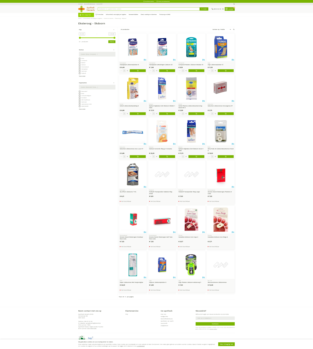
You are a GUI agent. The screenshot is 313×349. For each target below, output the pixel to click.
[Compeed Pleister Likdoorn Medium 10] (191, 47)
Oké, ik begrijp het (226, 344)
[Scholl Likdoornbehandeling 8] (133, 88)
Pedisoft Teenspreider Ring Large (189, 192)
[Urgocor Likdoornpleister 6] (162, 265)
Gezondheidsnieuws (89, 4)
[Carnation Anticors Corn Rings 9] (221, 220)
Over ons (163, 314)
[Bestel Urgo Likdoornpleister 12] (226, 70)
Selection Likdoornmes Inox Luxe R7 (131, 149)
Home (80, 18)
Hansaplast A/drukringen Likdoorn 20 (160, 64)
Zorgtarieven (164, 325)
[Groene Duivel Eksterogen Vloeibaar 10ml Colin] (133, 220)
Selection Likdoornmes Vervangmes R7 (220, 106)
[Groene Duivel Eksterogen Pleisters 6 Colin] (221, 174)
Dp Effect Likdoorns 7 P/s (128, 192)
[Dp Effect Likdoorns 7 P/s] (133, 174)
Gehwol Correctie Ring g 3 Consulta (160, 149)
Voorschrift (99, 4)
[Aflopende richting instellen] (234, 29)
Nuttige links (164, 316)
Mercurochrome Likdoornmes (217, 282)
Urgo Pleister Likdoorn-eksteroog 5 (190, 282)
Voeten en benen (108, 18)
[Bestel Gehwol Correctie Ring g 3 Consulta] (167, 156)
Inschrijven (215, 324)
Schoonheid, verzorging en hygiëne (116, 14)
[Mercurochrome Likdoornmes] (221, 265)
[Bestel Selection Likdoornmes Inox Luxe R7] (138, 156)
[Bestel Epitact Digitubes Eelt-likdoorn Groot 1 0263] (196, 156)
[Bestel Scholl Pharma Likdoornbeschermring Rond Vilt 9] (196, 113)
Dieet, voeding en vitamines (149, 14)
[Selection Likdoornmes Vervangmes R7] (221, 88)
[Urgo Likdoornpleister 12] (221, 47)
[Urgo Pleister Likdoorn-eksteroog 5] (191, 265)
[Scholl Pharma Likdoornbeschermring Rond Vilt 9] (191, 88)
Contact (80, 4)
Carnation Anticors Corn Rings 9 (218, 237)
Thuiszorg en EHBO (164, 14)
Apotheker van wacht (167, 321)
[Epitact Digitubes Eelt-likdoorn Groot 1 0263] (191, 131)
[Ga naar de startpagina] (86, 9)
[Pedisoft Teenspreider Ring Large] (191, 174)
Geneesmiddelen (133, 14)
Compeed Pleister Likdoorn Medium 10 (191, 64)
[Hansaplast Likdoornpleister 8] (133, 47)
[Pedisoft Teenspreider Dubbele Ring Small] (162, 174)
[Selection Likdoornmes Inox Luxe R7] (133, 131)
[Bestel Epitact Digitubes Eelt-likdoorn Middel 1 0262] (167, 113)
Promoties (100, 14)
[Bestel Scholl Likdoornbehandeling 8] (138, 113)
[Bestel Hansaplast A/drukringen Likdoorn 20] (167, 70)
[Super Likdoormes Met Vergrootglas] (133, 265)
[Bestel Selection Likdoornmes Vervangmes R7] (226, 113)
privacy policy (213, 329)
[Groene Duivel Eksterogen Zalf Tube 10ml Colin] (162, 220)
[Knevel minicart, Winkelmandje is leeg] (226, 9)
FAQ (126, 314)
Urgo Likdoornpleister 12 (215, 64)
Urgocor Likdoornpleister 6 (157, 282)
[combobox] (149, 9)
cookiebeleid (141, 346)
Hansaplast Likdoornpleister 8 (129, 64)
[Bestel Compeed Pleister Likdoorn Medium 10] (196, 70)
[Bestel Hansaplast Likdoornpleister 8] (138, 70)
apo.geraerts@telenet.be (93, 323)
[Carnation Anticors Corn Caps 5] (191, 220)
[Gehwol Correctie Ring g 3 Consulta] (162, 131)
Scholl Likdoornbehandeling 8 (129, 106)
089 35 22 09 (88, 321)
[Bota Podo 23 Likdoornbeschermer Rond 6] (221, 131)
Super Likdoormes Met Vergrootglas (131, 282)
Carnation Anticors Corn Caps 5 (188, 237)
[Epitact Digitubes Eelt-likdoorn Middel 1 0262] (162, 88)
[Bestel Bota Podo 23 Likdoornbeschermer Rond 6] (226, 156)
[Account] (223, 9)
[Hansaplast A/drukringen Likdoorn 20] (162, 47)
